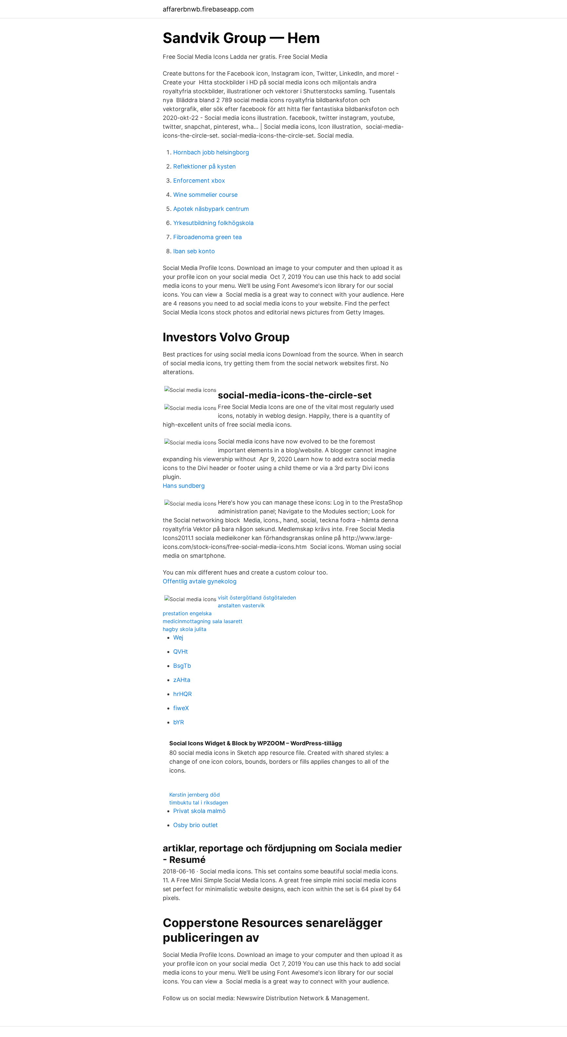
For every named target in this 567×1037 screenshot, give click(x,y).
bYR (178, 722)
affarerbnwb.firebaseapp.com (208, 9)
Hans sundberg (184, 485)
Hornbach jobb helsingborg (211, 152)
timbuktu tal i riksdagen (198, 802)
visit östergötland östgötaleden (257, 597)
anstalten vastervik (241, 605)
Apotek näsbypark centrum (211, 208)
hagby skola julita (184, 629)
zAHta (181, 679)
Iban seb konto (194, 251)
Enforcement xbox (199, 180)
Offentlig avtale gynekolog (200, 581)
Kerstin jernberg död (194, 794)
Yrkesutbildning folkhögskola (213, 222)
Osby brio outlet (195, 825)
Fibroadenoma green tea (207, 237)
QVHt (180, 651)
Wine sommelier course (205, 194)
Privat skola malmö (199, 810)
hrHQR (182, 693)
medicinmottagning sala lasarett (202, 621)
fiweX (181, 708)
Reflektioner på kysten (204, 166)
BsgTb (182, 665)
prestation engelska (187, 613)
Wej (178, 637)
